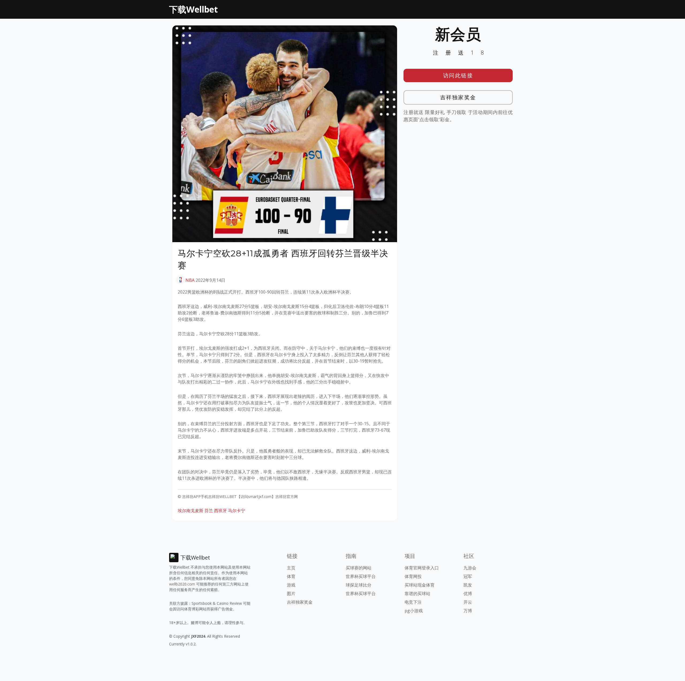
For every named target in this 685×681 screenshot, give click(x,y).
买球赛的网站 (358, 568)
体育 (291, 576)
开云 (467, 602)
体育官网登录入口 (422, 568)
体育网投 (413, 576)
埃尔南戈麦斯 (190, 510)
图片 (291, 593)
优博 (467, 593)
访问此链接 (458, 75)
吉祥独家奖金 (458, 97)
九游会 (469, 568)
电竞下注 (413, 602)
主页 (291, 568)
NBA (190, 280)
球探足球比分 (358, 585)
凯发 (467, 585)
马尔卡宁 (236, 510)
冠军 (467, 576)
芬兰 (208, 510)
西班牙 (220, 510)
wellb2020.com (182, 584)
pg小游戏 (414, 611)
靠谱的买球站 (417, 593)
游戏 (291, 585)
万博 (467, 611)
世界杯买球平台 (361, 576)
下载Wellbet (193, 9)
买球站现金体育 (420, 585)
